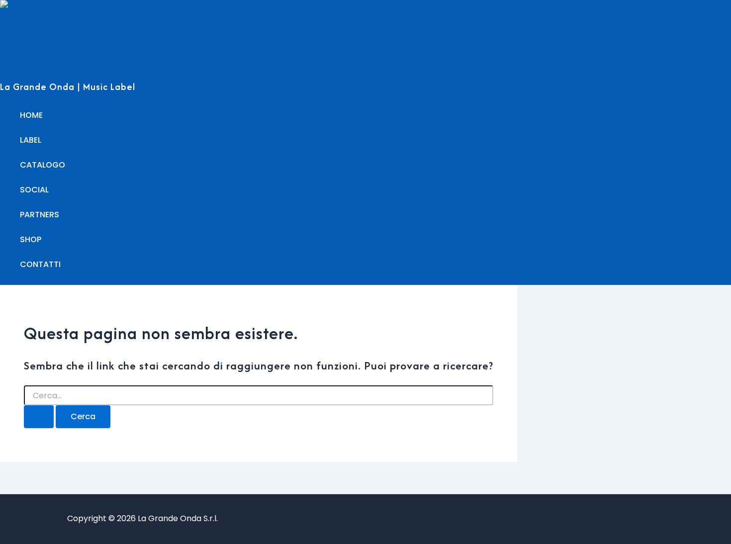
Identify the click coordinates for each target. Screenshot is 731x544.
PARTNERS (39, 214)
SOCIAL (34, 189)
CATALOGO (42, 165)
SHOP (30, 239)
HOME (31, 115)
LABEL (30, 140)
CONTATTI (40, 264)
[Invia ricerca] (39, 416)
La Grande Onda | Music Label (67, 86)
